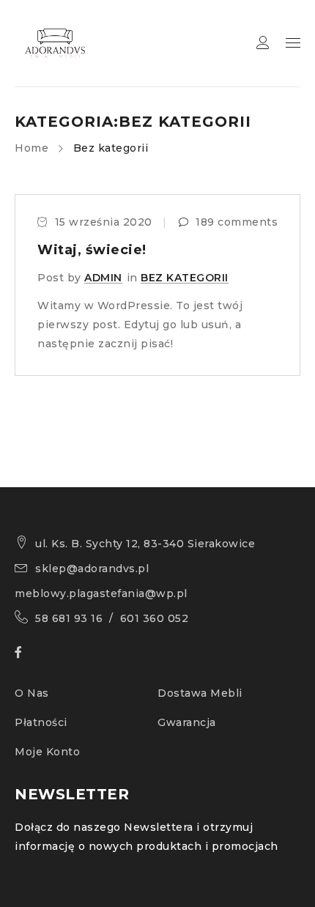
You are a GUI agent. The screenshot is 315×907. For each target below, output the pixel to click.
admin (103, 277)
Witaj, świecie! (92, 250)
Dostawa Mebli (200, 693)
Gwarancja (187, 722)
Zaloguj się (263, 43)
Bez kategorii (185, 277)
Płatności (41, 722)
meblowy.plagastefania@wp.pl (101, 593)
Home (31, 148)
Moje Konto (47, 751)
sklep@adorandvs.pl (92, 568)
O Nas (32, 693)
